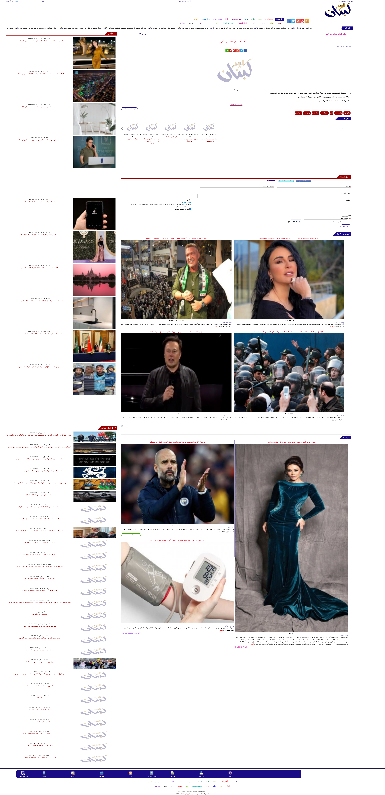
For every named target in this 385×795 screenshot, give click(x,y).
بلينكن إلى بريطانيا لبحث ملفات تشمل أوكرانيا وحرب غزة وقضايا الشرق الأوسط (39, 530)
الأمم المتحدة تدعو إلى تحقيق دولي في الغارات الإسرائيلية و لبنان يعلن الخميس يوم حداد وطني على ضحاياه (39, 447)
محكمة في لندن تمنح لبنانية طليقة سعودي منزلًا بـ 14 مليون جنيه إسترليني (39, 506)
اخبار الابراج (324, 113)
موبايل (44, 776)
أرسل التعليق (345, 226)
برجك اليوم (307, 113)
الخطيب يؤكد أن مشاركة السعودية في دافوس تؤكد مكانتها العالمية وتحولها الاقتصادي (39, 73)
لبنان (331, 113)
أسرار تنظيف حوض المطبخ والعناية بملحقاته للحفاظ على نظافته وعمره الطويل (39, 300)
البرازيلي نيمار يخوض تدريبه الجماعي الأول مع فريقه (39, 542)
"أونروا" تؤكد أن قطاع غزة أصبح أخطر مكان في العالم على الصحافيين (39, 367)
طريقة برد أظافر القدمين (39, 614)
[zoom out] (145, 34)
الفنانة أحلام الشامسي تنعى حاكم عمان (39, 709)
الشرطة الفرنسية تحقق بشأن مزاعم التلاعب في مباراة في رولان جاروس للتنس (39, 566)
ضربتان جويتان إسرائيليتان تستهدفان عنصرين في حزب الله (102, 28)
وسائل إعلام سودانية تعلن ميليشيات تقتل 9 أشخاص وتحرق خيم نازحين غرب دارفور (39, 674)
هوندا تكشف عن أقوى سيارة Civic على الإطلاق (39, 495)
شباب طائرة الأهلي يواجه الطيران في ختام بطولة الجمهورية (39, 590)
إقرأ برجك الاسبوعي (236, 104)
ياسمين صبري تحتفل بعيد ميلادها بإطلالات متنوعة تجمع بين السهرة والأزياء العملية (39, 40)
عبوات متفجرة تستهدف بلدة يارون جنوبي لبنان (301, 28)
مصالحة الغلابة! (39, 697)
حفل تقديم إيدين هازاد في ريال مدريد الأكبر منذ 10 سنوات (39, 554)
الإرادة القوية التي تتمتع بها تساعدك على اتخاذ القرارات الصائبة (152, 141)
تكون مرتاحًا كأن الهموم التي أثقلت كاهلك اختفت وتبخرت (39, 733)
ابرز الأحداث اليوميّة (132, 139)
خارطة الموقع (201, 776)
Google (8, 1)
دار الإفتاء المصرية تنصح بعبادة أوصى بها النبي (39, 745)
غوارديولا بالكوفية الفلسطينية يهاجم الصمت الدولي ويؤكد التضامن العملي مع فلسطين (177, 442)
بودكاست (230, 776)
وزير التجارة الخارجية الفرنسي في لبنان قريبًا (39, 721)
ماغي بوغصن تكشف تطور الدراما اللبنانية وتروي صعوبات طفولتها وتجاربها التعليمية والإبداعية (289, 238)
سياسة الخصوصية (23, 776)
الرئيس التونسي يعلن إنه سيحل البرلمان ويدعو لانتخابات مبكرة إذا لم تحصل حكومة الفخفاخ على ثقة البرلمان (39, 602)
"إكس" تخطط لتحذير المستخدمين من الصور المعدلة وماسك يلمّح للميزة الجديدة (176, 331)
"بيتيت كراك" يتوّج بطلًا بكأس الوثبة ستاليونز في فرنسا (39, 578)
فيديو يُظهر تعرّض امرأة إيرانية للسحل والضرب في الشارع (40, 626)
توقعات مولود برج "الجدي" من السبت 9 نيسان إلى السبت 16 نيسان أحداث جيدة (39, 471)
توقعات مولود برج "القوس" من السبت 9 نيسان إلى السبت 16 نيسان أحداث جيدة (39, 459)
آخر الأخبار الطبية (242, 647)
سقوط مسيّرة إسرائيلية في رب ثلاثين (270, 28)
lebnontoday (338, 113)
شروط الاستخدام (186, 202)
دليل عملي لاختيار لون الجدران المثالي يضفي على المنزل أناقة (39, 106)
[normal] (142, 34)
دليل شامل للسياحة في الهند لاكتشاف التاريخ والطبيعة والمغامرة (39, 267)
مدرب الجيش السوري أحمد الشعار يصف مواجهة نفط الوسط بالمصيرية (39, 638)
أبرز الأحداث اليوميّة (171, 137)
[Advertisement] (144, 8)
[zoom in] (140, 34)
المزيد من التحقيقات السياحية (131, 534)
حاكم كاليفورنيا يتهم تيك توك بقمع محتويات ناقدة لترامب (39, 201)
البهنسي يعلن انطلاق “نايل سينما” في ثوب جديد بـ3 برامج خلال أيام (39, 518)
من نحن (173, 776)
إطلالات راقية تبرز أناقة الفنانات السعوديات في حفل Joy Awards (39, 234)
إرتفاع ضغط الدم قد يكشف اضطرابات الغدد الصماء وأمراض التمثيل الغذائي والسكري (177, 540)
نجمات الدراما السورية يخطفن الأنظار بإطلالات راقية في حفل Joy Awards (292, 442)
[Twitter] (286, 181)
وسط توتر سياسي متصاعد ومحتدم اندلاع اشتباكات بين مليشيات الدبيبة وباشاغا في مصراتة (39, 483)
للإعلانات (101, 776)
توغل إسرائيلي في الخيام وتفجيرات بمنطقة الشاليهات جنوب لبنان (234, 28)
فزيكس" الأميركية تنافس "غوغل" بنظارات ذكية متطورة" (39, 757)
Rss (131, 776)
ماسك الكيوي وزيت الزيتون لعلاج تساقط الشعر (39, 650)
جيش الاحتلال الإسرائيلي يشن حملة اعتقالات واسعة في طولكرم (60, 28)
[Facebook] (303, 181)
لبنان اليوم (14, 1)
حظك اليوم (315, 113)
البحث (42, 1)
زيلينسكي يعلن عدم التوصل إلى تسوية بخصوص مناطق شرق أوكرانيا (39, 140)
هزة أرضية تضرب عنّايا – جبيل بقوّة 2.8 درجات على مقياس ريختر (189, 28)
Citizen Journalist (152, 776)
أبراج (344, 34)
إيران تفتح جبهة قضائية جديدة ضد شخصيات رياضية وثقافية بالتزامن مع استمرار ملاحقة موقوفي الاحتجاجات (289, 331)
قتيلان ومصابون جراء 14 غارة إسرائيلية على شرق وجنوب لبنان (144, 28)
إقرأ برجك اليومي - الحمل (333, 34)
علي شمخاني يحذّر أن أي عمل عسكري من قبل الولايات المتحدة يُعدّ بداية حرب (39, 333)
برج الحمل (298, 113)
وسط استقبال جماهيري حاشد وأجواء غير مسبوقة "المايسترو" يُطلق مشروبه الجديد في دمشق (176, 238)
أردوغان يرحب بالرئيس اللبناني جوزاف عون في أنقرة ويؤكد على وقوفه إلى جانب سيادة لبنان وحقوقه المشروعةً (39, 435)
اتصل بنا (73, 776)
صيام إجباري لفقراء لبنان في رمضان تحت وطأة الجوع (39, 662)
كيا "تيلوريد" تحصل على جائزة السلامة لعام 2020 (39, 686)
